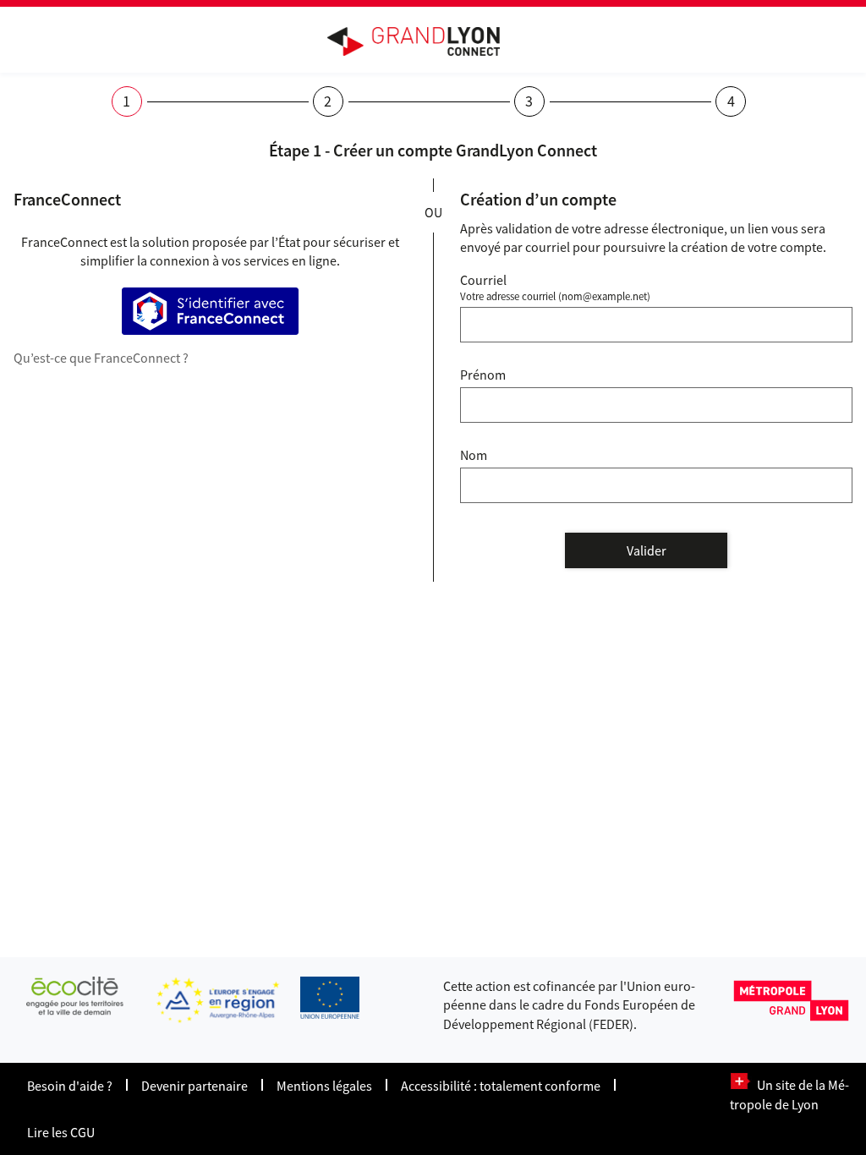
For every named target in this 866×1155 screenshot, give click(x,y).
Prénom (483, 374)
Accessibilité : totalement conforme (500, 1085)
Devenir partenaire (194, 1085)
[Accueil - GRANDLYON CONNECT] (422, 41)
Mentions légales (324, 1085)
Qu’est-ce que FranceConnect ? (101, 357)
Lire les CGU (61, 1132)
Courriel (483, 279)
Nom (473, 454)
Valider (646, 550)
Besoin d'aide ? (69, 1085)
